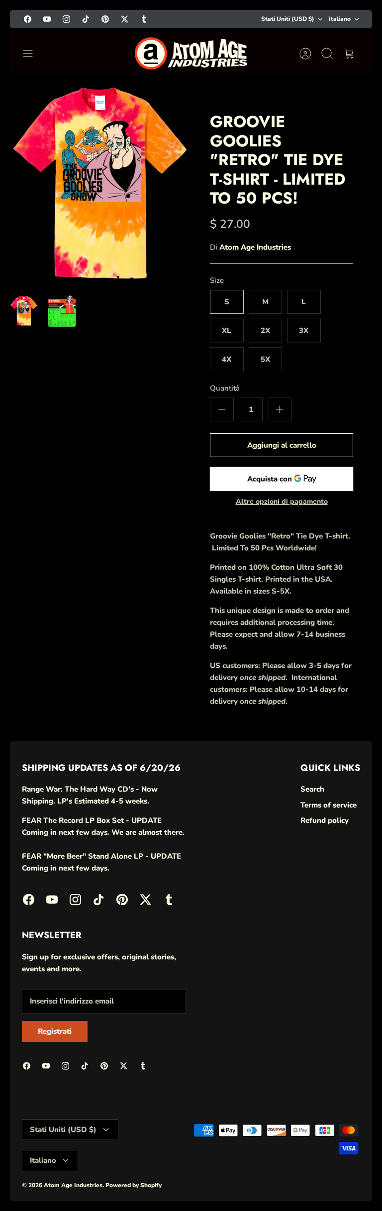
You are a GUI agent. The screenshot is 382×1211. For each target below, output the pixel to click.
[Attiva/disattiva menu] (33, 54)
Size (217, 280)
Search (312, 789)
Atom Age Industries (255, 247)
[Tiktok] (86, 19)
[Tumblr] (144, 19)
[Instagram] (66, 19)
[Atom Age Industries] (191, 53)
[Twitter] (124, 19)
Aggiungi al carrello (281, 445)
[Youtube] (47, 19)
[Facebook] (27, 19)
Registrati (55, 1031)
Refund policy (324, 820)
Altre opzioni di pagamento (282, 502)
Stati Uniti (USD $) (287, 19)
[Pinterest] (105, 19)
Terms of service (328, 805)
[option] (100, 184)
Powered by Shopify (133, 1185)
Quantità (225, 388)
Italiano (340, 19)
